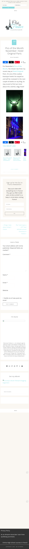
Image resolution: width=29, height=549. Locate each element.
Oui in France (19, 546)
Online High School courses (12, 542)
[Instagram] (27, 440)
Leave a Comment (14, 169)
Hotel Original (18, 71)
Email (5, 283)
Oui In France (14, 25)
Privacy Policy (5, 531)
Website (5, 290)
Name (5, 275)
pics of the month (14, 57)
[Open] (14, 427)
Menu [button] (15, 10)
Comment (6, 254)
